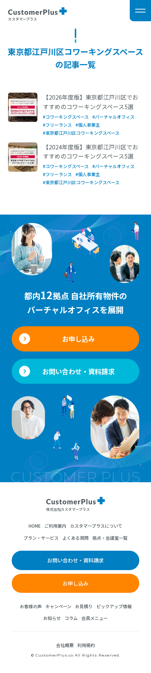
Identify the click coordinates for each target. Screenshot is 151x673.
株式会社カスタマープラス (68, 509)
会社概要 (65, 645)
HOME (35, 526)
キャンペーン (58, 606)
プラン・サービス (41, 538)
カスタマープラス (22, 18)
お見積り (84, 606)
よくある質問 (75, 538)
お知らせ (52, 618)
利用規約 (86, 645)
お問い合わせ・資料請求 (78, 371)
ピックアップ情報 (114, 606)
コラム (71, 618)
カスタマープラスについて (96, 526)
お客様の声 (31, 606)
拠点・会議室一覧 (110, 538)
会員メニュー (94, 618)
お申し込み (78, 338)
